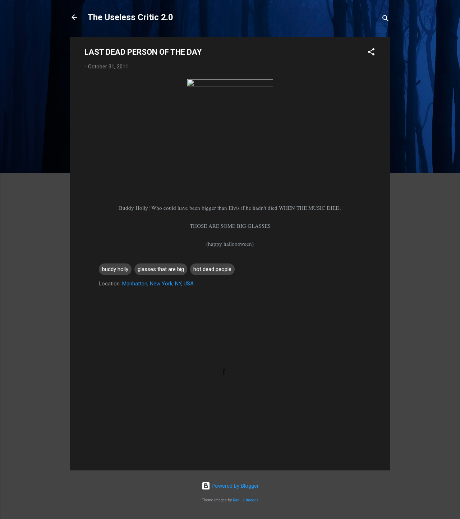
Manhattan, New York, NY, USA (158, 283)
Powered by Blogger (234, 486)
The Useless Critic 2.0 (130, 17)
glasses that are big (161, 269)
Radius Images (245, 500)
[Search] (385, 20)
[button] (371, 53)
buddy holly (115, 269)
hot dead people (212, 269)
